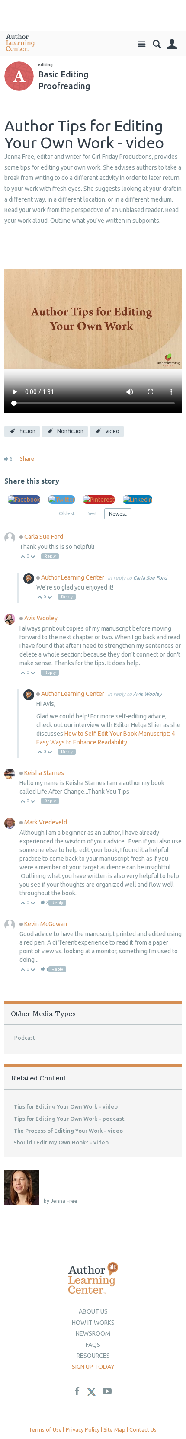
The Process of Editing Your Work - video (68, 1131)
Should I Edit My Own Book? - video (61, 1142)
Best (92, 513)
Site (141, 44)
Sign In (172, 44)
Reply (50, 556)
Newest (118, 513)
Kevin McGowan (45, 923)
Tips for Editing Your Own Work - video (65, 1106)
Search (156, 44)
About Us (93, 1311)
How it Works (93, 1322)
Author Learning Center (73, 577)
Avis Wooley (41, 618)
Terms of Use (45, 1429)
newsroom (93, 1333)
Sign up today (93, 1366)
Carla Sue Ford (43, 536)
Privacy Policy (82, 1429)
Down (33, 557)
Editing (45, 64)
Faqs (93, 1344)
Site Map (114, 1429)
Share (27, 458)
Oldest (67, 513)
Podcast (24, 1038)
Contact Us (143, 1429)
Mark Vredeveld (45, 822)
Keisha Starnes (44, 772)
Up (23, 557)
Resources (93, 1355)
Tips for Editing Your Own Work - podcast (69, 1118)
